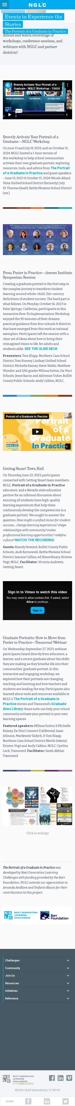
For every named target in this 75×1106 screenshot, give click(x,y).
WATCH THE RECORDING (34, 540)
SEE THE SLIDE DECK (40, 349)
